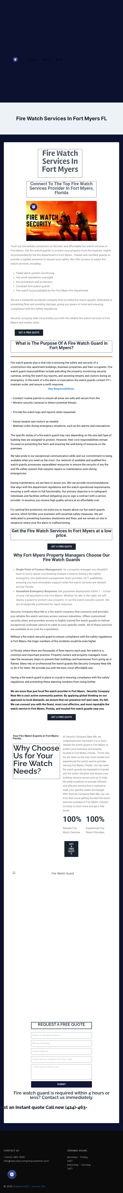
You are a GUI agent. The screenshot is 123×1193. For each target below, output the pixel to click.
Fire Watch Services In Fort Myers (60, 161)
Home (33, 60)
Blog (59, 60)
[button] (61, 374)
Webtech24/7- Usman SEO (29, 1186)
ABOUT (46, 60)
